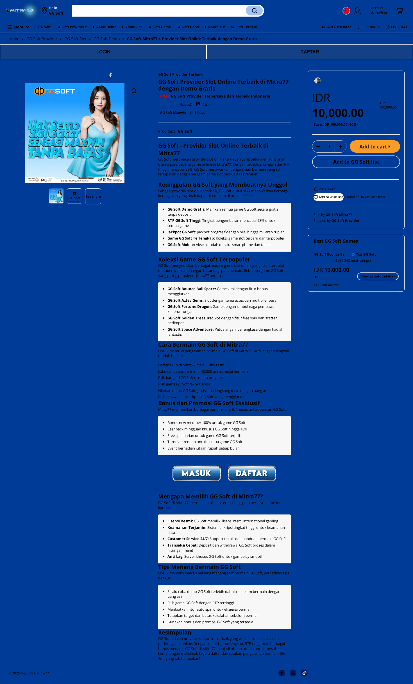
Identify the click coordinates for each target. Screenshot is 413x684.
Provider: (175, 131)
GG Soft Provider (41, 38)
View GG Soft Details (377, 276)
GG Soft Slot (75, 38)
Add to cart (374, 146)
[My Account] (358, 10)
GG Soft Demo (107, 38)
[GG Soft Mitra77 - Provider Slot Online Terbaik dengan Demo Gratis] (20, 10)
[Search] (254, 10)
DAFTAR (309, 51)
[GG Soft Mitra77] (124, 75)
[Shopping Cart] (399, 10)
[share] (134, 90)
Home (13, 38)
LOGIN (103, 51)
